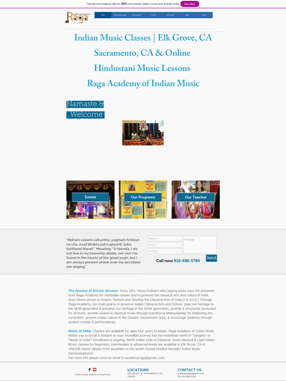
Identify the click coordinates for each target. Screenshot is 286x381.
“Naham (73, 240)
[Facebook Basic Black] (89, 369)
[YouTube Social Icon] (94, 369)
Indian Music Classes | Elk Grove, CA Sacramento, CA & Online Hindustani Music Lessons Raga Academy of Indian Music (143, 61)
